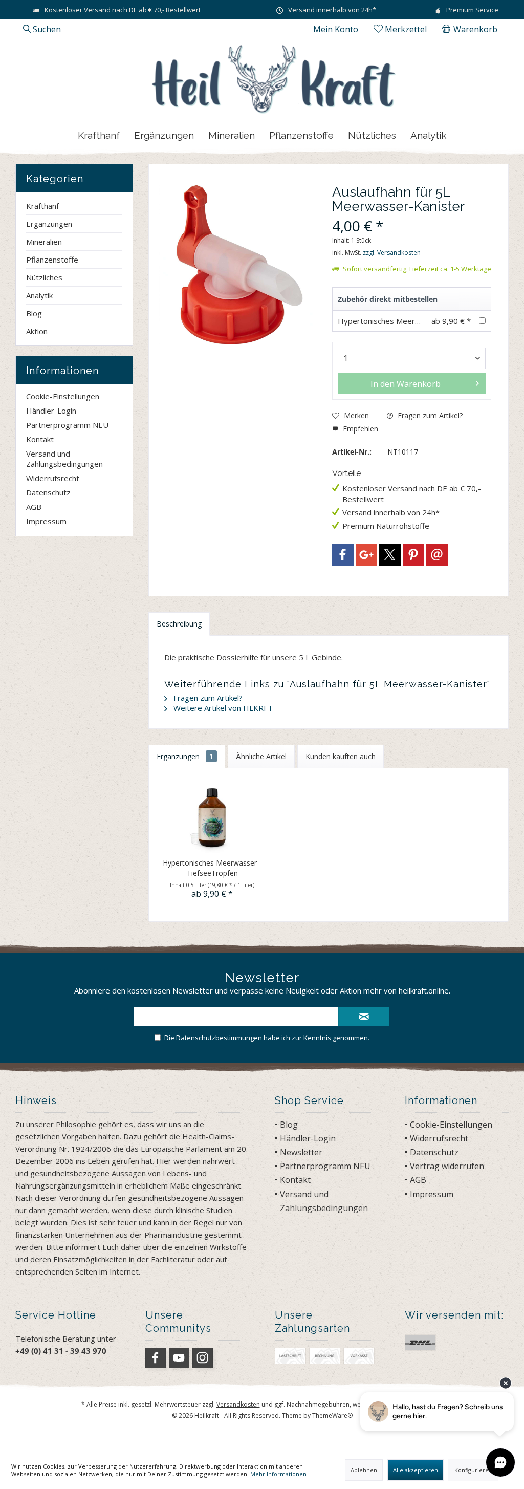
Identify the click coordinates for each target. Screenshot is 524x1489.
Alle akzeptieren (415, 1470)
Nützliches (44, 277)
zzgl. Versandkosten (392, 252)
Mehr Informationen (278, 1474)
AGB (33, 507)
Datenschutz (48, 492)
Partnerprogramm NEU (67, 425)
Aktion (37, 331)
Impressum (46, 521)
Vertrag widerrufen (447, 1166)
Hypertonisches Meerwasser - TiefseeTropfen (421, 321)
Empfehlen (359, 429)
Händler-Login (51, 410)
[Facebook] (343, 555)
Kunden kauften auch (340, 756)
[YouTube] (179, 1358)
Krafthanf (42, 206)
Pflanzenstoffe (52, 259)
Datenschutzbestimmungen (219, 1037)
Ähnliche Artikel (261, 756)
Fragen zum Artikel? (429, 415)
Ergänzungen (49, 224)
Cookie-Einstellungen (62, 396)
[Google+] (366, 555)
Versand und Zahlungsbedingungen (64, 458)
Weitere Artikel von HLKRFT (222, 708)
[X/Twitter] (390, 555)
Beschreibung (179, 624)
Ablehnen (364, 1470)
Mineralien (44, 241)
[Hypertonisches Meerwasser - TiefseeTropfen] (212, 817)
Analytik (39, 295)
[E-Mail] (437, 555)
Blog (34, 313)
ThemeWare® (332, 1415)
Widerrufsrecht (52, 478)
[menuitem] (471, 29)
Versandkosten (238, 1404)
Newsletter (301, 1152)
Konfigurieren (473, 1470)
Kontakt (40, 439)
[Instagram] (202, 1358)
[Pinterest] (413, 555)
